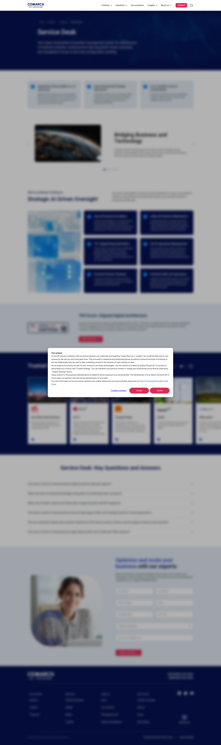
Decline (160, 391)
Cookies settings (118, 391)
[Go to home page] (36, 5)
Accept (139, 391)
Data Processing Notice (149, 381)
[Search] (191, 5)
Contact (181, 5)
